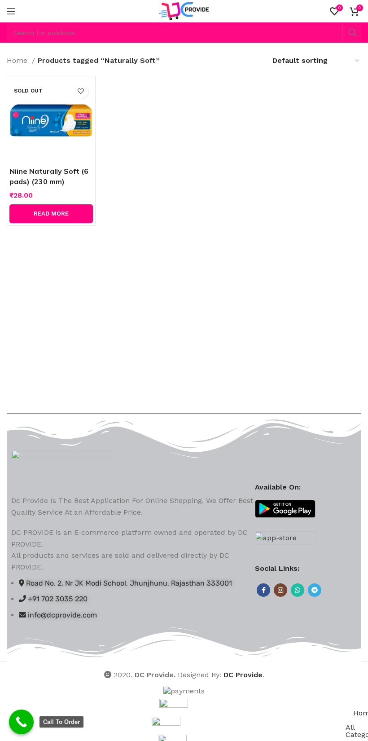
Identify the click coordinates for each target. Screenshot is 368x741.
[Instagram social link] (280, 590)
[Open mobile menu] (11, 11)
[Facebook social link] (263, 590)
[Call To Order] (21, 722)
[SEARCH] (351, 32)
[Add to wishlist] (80, 91)
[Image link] (61, 467)
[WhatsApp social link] (297, 590)
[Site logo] (184, 10)
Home (18, 60)
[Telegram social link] (314, 590)
